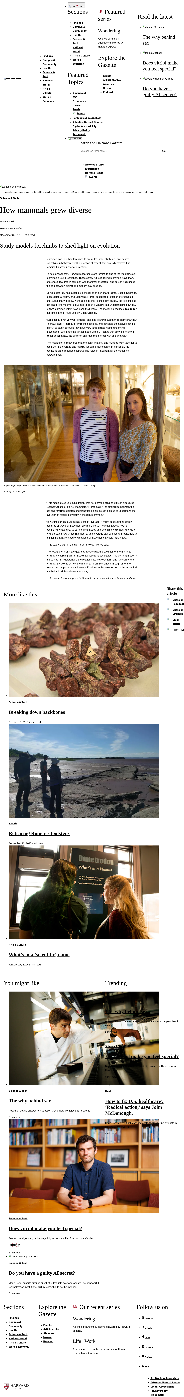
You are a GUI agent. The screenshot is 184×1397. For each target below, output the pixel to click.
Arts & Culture (17, 944)
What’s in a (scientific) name (39, 954)
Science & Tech (9, 198)
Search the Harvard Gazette (100, 143)
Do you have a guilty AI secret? (42, 1273)
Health (13, 823)
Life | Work (84, 1341)
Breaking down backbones (37, 712)
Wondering (109, 31)
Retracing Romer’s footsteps (39, 833)
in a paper (131, 308)
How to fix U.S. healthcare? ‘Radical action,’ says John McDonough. (134, 1107)
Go (164, 151)
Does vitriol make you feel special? (45, 1228)
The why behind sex (30, 1101)
